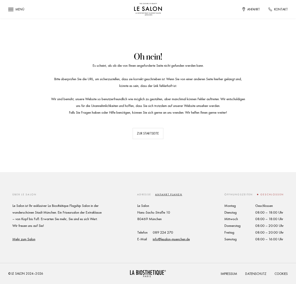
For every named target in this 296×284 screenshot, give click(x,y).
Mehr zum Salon (23, 239)
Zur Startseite (148, 133)
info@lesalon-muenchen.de (171, 239)
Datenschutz (255, 274)
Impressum (229, 274)
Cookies (281, 274)
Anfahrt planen (168, 194)
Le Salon (18, 273)
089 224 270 (163, 232)
